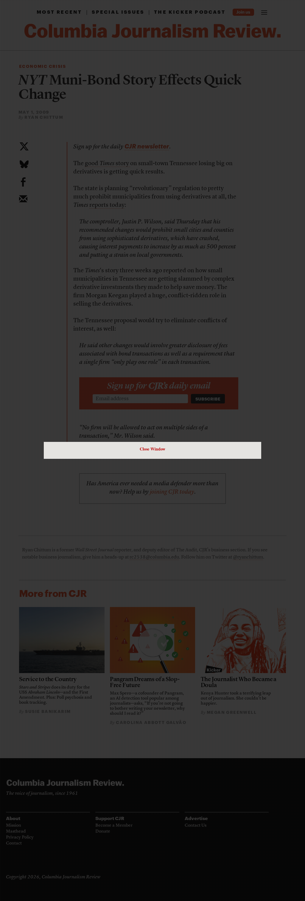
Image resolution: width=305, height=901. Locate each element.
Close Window (152, 449)
